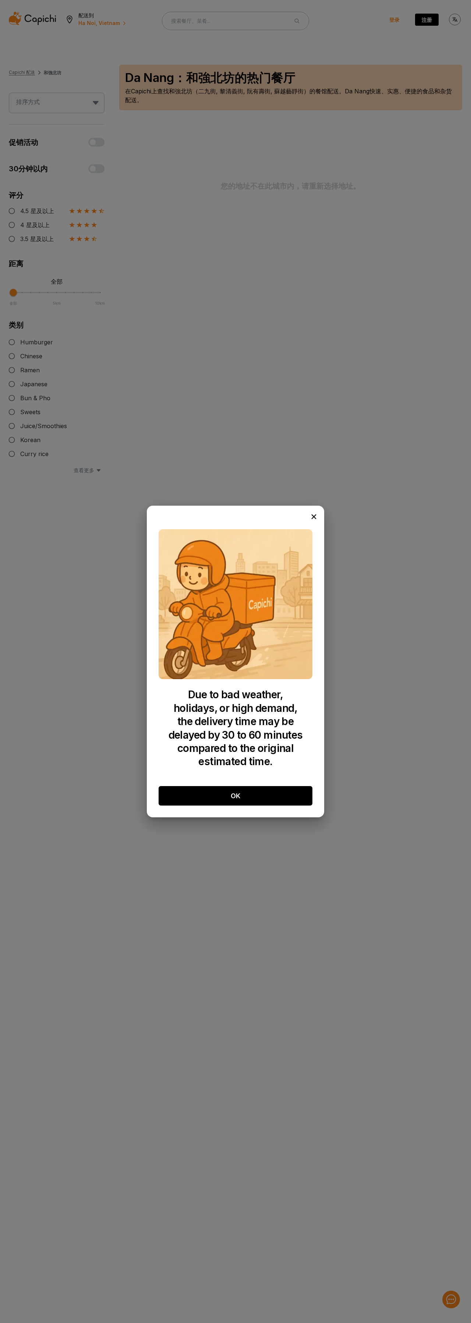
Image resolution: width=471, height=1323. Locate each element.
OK (235, 796)
